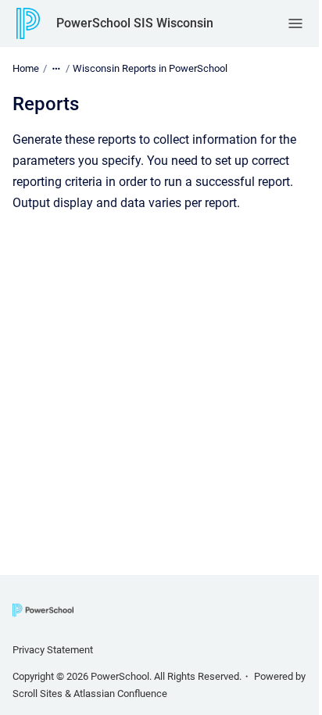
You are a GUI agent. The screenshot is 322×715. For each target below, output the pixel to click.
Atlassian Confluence (120, 693)
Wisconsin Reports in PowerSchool (150, 68)
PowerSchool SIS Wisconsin (134, 23)
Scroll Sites (38, 693)
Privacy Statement (53, 650)
